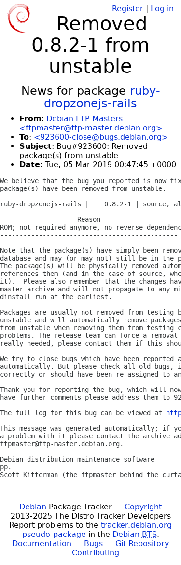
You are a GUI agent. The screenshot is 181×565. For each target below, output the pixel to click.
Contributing (95, 552)
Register (127, 8)
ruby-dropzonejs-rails (102, 97)
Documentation (41, 543)
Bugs (93, 543)
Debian (32, 506)
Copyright (143, 506)
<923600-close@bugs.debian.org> (101, 137)
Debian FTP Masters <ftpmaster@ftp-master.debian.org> (90, 123)
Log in (162, 8)
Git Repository (142, 543)
